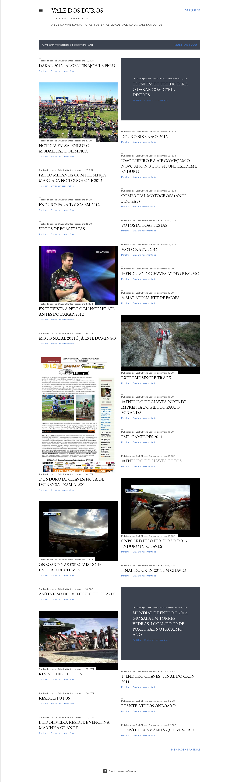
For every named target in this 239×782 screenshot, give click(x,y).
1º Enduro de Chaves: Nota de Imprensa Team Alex (71, 481)
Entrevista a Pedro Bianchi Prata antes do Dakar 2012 (77, 311)
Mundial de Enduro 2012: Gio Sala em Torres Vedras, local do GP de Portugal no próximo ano (160, 623)
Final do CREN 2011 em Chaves (153, 570)
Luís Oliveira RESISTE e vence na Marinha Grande (74, 725)
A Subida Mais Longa (66, 24)
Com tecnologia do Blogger (122, 771)
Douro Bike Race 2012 (144, 136)
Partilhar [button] (43, 71)
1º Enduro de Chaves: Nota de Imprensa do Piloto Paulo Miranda (153, 407)
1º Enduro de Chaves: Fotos (151, 461)
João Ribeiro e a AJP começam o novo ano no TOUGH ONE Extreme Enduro (159, 166)
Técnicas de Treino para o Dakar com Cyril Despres (160, 89)
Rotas (87, 24)
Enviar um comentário (62, 71)
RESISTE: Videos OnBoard (148, 705)
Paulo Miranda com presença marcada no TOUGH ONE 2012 (72, 177)
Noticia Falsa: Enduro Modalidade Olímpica (64, 148)
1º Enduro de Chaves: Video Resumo (160, 273)
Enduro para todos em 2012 (69, 204)
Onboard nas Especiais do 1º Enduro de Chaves (70, 567)
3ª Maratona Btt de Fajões (150, 297)
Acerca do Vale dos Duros (142, 24)
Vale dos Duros (77, 10)
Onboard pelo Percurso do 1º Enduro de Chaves (154, 543)
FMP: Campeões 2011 (141, 436)
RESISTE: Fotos (54, 698)
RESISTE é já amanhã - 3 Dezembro (157, 730)
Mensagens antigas (185, 749)
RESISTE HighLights (60, 674)
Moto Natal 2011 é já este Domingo (77, 338)
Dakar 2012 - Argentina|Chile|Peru (77, 65)
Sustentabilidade (107, 24)
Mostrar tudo (185, 44)
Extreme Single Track (146, 377)
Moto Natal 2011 (139, 249)
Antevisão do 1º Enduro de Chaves (77, 594)
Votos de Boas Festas (144, 225)
